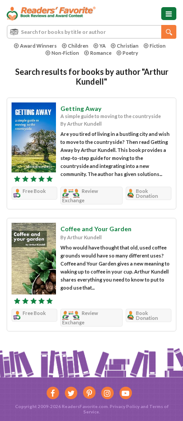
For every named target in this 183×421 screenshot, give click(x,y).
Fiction (158, 46)
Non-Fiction (65, 53)
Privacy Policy (124, 406)
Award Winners (38, 46)
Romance (100, 53)
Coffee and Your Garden (95, 229)
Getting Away (80, 108)
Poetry (130, 53)
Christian (128, 46)
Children (78, 46)
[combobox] (91, 32)
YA (102, 46)
